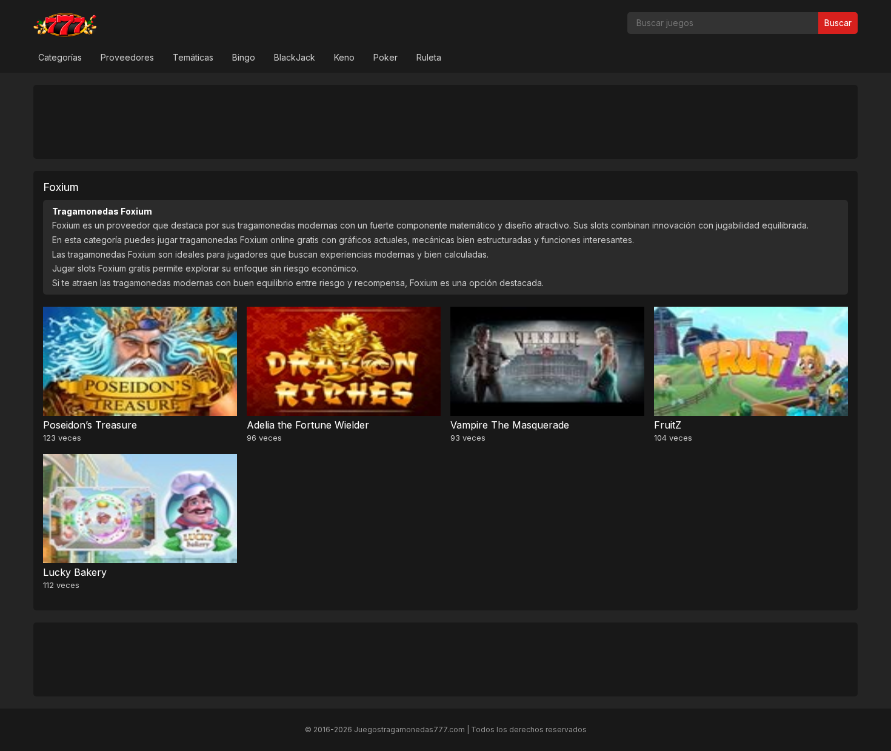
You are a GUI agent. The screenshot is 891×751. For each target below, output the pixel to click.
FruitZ (667, 425)
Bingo (243, 57)
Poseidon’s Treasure (90, 425)
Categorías (60, 57)
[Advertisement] (445, 121)
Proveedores (127, 57)
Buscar (838, 23)
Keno (344, 57)
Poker (385, 57)
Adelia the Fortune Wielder (308, 425)
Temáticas (193, 57)
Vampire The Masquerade (509, 425)
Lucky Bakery (75, 572)
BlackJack (294, 57)
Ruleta (428, 57)
